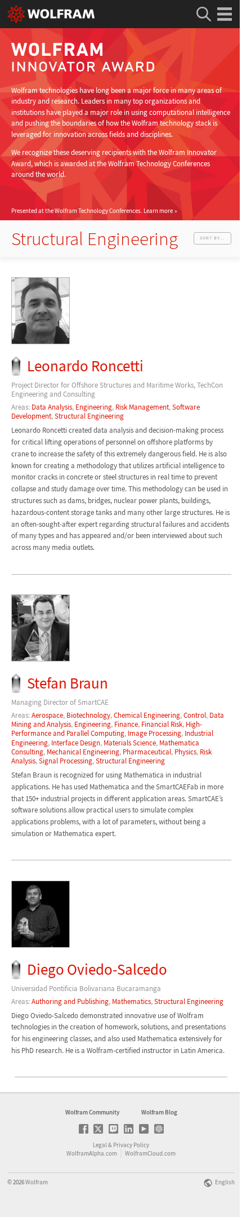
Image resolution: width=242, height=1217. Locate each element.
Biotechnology (88, 715)
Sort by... (212, 238)
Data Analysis (52, 407)
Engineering (93, 407)
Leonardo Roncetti (85, 366)
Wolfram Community (92, 1112)
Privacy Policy (131, 1145)
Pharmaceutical (147, 752)
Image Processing (154, 733)
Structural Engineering (89, 416)
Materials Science (130, 743)
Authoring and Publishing (70, 1001)
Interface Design (75, 743)
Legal (100, 1145)
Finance (126, 724)
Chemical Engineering (147, 715)
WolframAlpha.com (91, 1153)
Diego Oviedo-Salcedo (97, 969)
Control (194, 715)
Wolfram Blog (159, 1112)
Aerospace (47, 715)
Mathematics (131, 1001)
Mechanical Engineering (83, 752)
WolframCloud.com (150, 1153)
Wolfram (36, 1182)
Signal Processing (65, 761)
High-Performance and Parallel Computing (106, 728)
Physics (185, 752)
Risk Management (142, 407)
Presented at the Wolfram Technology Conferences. (92, 211)
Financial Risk (161, 724)
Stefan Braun (67, 683)
